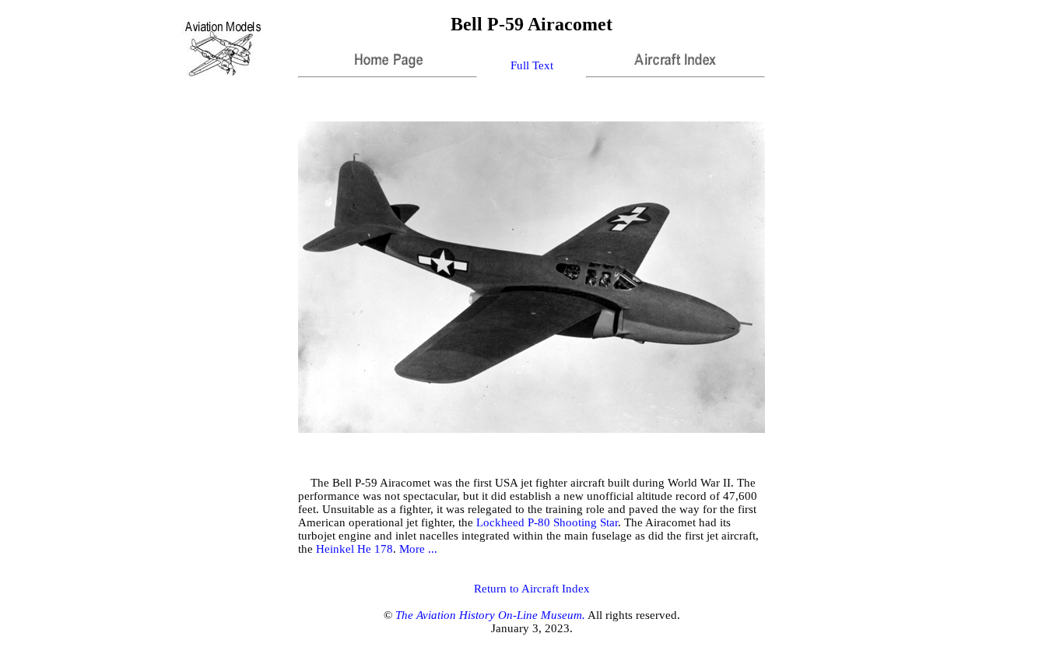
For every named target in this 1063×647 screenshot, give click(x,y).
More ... (418, 549)
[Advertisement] (839, 49)
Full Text (531, 65)
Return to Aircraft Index (532, 588)
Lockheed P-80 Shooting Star (547, 522)
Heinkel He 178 (354, 549)
